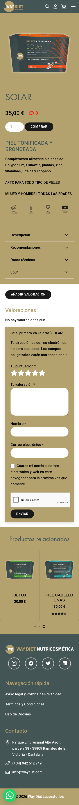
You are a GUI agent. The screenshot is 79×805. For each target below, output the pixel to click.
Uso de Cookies (18, 714)
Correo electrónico (27, 445)
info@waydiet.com (27, 772)
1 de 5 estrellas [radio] (14, 372)
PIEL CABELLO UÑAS (59, 598)
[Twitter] (48, 663)
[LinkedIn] (65, 663)
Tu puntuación (23, 366)
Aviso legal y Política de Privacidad (33, 694)
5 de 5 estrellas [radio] (42, 372)
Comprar (39, 127)
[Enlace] (13, 6)
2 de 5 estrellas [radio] (21, 372)
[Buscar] (47, 6)
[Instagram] (14, 663)
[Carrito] (63, 6)
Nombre (18, 424)
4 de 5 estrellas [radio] (35, 372)
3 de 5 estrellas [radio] (28, 372)
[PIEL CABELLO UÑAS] (59, 569)
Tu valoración (23, 384)
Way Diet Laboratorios (46, 797)
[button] (19, 617)
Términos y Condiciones (25, 704)
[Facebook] (31, 663)
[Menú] (73, 6)
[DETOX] (19, 569)
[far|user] (55, 6)
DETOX (20, 595)
